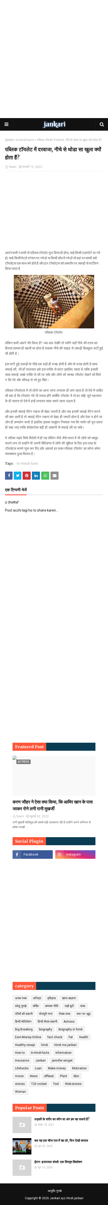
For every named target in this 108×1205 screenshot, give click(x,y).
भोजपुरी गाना (45, 1014)
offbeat (49, 1076)
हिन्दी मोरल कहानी (47, 1021)
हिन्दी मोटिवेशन (23, 1021)
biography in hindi (71, 1029)
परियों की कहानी (24, 1014)
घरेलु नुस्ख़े (20, 1006)
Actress (69, 1021)
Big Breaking (24, 1029)
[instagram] (75, 854)
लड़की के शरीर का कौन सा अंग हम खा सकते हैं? (62, 1119)
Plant (63, 1076)
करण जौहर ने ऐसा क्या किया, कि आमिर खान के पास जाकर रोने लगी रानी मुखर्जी (53, 805)
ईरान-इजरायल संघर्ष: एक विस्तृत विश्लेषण (58, 1162)
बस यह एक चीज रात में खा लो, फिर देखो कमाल (61, 1140)
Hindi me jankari (65, 1045)
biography (45, 1029)
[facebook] (33, 854)
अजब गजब (21, 998)
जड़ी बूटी (69, 1006)
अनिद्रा (37, 998)
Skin (76, 1076)
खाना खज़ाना (69, 998)
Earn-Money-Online (28, 1037)
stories (20, 1084)
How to (20, 1053)
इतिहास (51, 998)
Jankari (40, 1060)
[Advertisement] (54, 59)
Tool (56, 1084)
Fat (71, 1037)
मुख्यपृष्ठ (9, 140)
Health (83, 1037)
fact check (54, 1037)
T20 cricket (39, 1084)
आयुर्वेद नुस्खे (55, 1191)
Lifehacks (22, 1068)
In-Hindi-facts (25, 140)
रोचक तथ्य (64, 1014)
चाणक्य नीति (51, 1006)
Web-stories (73, 1084)
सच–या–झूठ (83, 1014)
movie (19, 1076)
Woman (20, 1091)
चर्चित (36, 1006)
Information (64, 1053)
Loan (38, 1068)
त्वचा (82, 1006)
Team (12, 167)
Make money (57, 1068)
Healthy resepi (25, 1045)
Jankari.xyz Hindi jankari (66, 1198)
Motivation (79, 1068)
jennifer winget (62, 1060)
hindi (44, 1045)
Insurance (22, 1060)
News (34, 1076)
